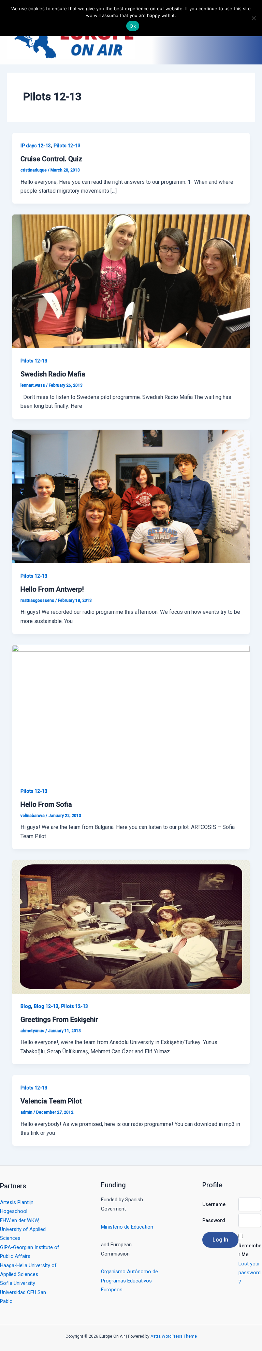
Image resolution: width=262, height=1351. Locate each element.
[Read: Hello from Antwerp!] (131, 496)
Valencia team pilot (51, 1101)
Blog (25, 1006)
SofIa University (17, 1283)
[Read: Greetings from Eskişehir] (131, 926)
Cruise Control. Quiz (51, 159)
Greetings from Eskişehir (59, 1019)
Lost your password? (249, 1273)
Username (213, 1204)
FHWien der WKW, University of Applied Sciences (23, 1229)
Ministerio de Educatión (127, 1227)
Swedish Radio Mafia (52, 374)
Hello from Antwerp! (52, 589)
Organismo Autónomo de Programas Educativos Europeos (129, 1280)
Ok (133, 26)
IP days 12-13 (35, 145)
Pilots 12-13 (67, 145)
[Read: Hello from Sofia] (131, 711)
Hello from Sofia (46, 804)
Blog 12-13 (46, 1006)
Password (213, 1220)
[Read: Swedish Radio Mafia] (131, 281)
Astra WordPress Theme (173, 1336)
